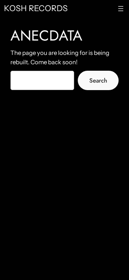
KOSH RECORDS (36, 8)
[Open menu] (120, 8)
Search (98, 80)
